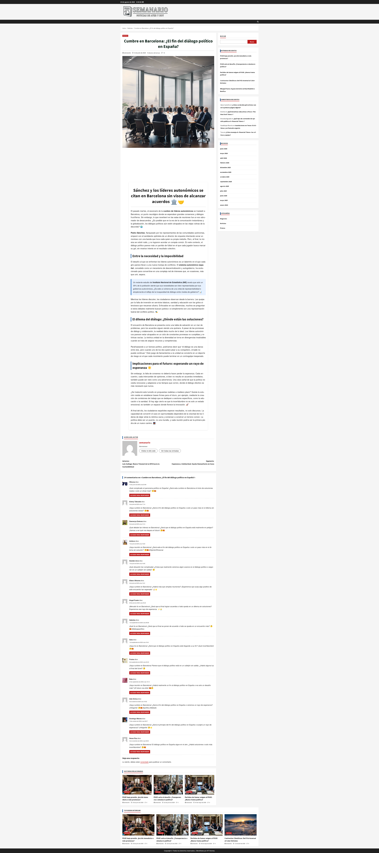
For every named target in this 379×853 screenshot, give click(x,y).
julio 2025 (223, 191)
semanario (127, 53)
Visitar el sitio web (148, 450)
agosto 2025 (224, 186)
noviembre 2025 (225, 172)
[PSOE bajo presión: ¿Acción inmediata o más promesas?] (137, 784)
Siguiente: (193, 462)
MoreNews (200, 851)
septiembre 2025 (226, 182)
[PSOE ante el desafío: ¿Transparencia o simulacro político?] (168, 784)
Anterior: (140, 464)
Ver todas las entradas (170, 450)
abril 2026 (223, 158)
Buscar (223, 36)
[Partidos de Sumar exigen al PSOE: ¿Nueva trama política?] (199, 784)
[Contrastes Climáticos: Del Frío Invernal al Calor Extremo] (241, 825)
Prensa (222, 228)
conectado (144, 762)
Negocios (223, 219)
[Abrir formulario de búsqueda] (258, 22)
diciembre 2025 (225, 167)
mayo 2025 (224, 200)
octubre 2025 (224, 177)
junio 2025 (223, 196)
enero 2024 (224, 205)
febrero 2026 (224, 163)
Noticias (125, 36)
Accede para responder (139, 495)
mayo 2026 (224, 153)
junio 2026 (223, 149)
